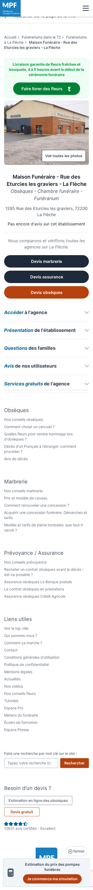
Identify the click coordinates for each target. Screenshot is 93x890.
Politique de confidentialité (26, 664)
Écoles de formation (20, 722)
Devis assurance (46, 276)
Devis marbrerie (46, 261)
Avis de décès (16, 459)
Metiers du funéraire (21, 715)
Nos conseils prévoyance (25, 562)
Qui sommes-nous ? (20, 635)
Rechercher (76, 762)
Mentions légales (18, 672)
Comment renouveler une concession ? (36, 505)
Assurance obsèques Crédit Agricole (34, 596)
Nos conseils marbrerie (23, 491)
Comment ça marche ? (23, 643)
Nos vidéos (13, 686)
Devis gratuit (22, 812)
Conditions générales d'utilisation (31, 657)
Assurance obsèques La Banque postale (38, 582)
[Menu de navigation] (86, 8)
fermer (78, 851)
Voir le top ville (16, 628)
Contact (11, 650)
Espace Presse (16, 729)
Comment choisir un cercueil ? (29, 426)
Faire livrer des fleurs (50, 88)
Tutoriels (11, 700)
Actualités (12, 679)
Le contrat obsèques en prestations (34, 589)
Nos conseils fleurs (20, 693)
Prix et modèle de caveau (25, 498)
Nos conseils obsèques (23, 419)
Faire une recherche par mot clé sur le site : (40, 753)
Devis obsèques (47, 292)
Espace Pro (13, 708)
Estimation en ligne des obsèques (40, 800)
